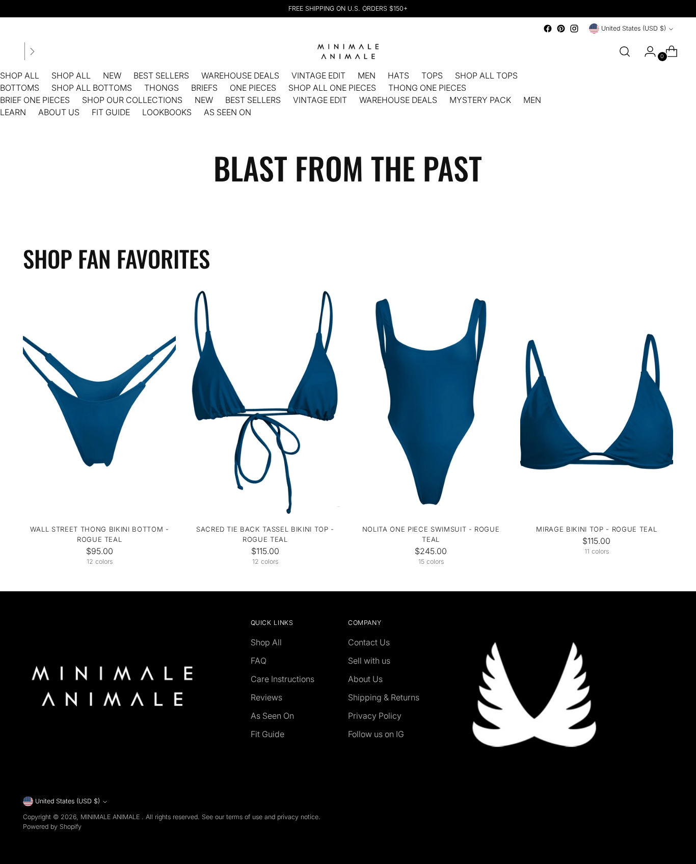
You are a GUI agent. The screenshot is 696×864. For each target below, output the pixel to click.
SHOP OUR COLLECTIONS (132, 100)
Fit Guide (267, 734)
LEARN (13, 112)
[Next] (32, 51)
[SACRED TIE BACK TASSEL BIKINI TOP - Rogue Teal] (265, 401)
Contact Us (369, 642)
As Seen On (272, 716)
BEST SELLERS (161, 75)
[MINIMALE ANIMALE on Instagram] (574, 28)
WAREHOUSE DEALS (240, 75)
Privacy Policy (374, 716)
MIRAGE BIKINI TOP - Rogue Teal (596, 529)
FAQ (258, 661)
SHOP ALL (19, 75)
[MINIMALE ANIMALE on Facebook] (547, 28)
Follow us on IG (376, 734)
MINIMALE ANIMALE (111, 817)
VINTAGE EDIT (318, 75)
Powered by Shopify (52, 826)
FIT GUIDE (111, 112)
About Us (365, 679)
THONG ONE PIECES (427, 88)
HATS (398, 75)
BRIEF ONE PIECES (35, 100)
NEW (112, 75)
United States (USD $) (633, 28)
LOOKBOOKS (167, 112)
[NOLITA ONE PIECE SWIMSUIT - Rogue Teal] (431, 401)
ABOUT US (58, 112)
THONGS (161, 88)
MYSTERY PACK (480, 100)
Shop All (266, 642)
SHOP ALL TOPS (486, 75)
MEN (367, 75)
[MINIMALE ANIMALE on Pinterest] (561, 28)
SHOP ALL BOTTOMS (91, 88)
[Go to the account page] (646, 51)
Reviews (266, 697)
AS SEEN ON (227, 112)
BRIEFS (204, 88)
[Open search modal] (624, 51)
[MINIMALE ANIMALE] (348, 51)
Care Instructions (282, 679)
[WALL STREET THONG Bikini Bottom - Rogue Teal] (99, 401)
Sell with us (369, 661)
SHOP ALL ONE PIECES (332, 88)
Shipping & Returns (383, 697)
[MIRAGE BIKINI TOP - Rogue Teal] (596, 401)
